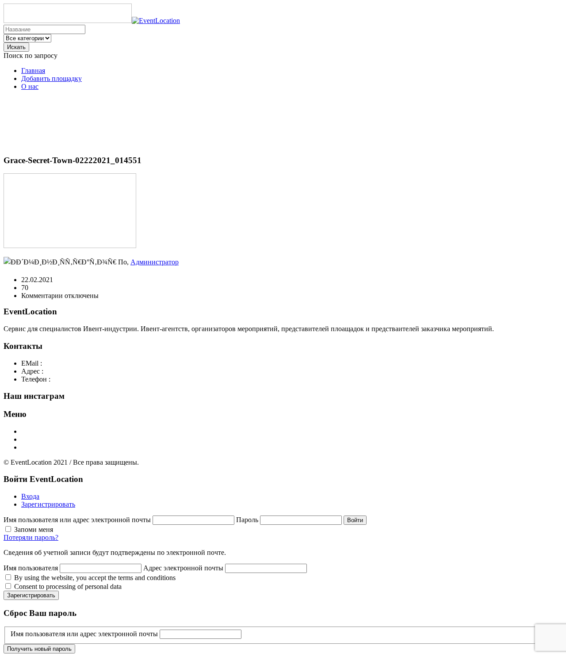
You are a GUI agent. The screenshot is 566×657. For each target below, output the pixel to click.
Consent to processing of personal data (68, 586)
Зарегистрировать (48, 504)
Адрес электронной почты (183, 568)
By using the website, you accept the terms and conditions (95, 577)
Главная (33, 70)
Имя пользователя (31, 568)
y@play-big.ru (63, 363)
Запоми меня (33, 529)
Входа (30, 496)
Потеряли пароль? (31, 537)
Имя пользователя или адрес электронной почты (78, 519)
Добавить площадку (51, 78)
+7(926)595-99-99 (76, 379)
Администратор (154, 262)
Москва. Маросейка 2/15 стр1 (90, 371)
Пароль (248, 519)
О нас (29, 86)
